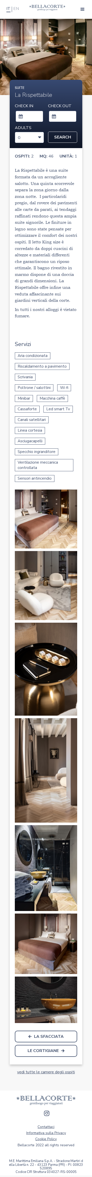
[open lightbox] (46, 519)
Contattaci (46, 1126)
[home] (46, 8)
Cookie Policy (46, 1139)
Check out (60, 106)
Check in (24, 106)
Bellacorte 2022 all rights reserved (46, 1145)
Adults (23, 128)
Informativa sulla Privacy (46, 1133)
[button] (82, 9)
